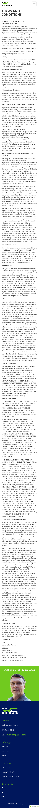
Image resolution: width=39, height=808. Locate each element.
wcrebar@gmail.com (16, 734)
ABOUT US (6, 768)
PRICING (5, 756)
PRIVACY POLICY (8, 772)
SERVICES (5, 751)
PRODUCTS (6, 747)
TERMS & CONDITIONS (11, 776)
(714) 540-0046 (26, 670)
